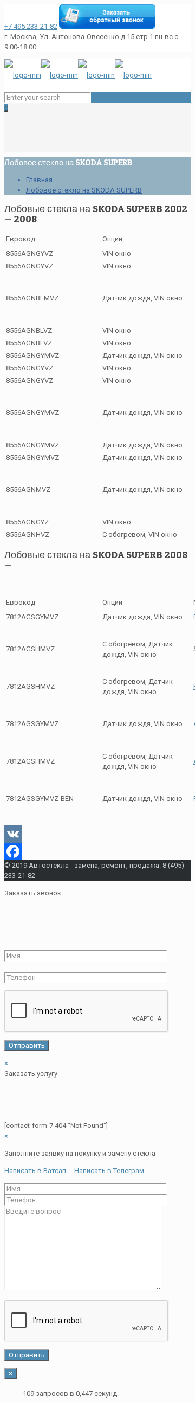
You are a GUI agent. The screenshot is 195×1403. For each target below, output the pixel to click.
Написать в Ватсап (35, 1171)
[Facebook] (97, 851)
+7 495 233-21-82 (30, 26)
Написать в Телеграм (109, 1171)
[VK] (97, 834)
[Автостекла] (78, 75)
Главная (39, 180)
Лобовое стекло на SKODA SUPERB (84, 190)
